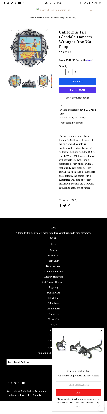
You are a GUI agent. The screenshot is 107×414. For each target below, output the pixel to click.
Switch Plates (53, 292)
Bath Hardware (53, 266)
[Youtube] (19, 3)
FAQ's (53, 324)
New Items (53, 255)
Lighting (53, 287)
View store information (71, 122)
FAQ (74, 200)
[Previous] (12, 30)
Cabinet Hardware (53, 271)
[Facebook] (4, 3)
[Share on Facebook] (61, 206)
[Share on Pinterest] (69, 206)
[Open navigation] (15, 10)
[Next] (18, 30)
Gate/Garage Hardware (53, 282)
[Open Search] (76, 3)
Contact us (64, 200)
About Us (53, 314)
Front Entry (53, 260)
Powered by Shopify (30, 395)
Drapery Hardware (53, 276)
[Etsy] (23, 3)
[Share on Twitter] (65, 206)
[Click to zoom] (47, 30)
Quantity (63, 66)
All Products (53, 308)
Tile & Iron (53, 298)
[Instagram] (7, 3)
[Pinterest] (15, 3)
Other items (53, 303)
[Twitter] (11, 3)
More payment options (77, 97)
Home (32, 18)
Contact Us (53, 319)
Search (53, 250)
